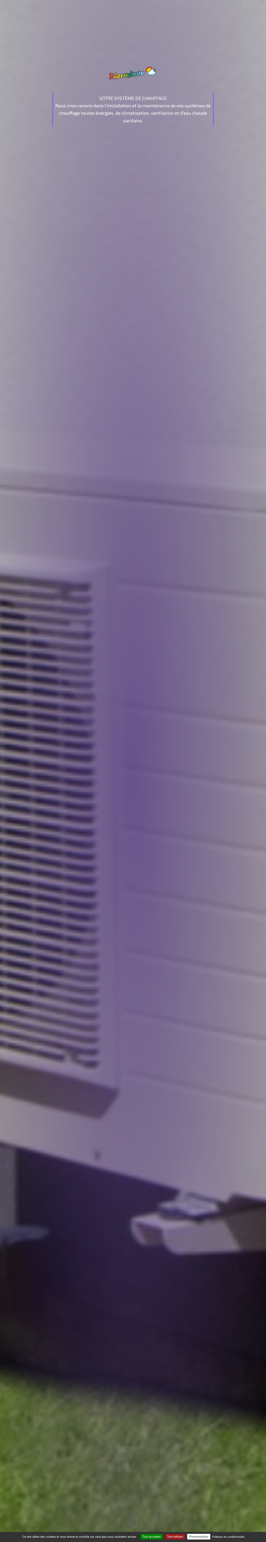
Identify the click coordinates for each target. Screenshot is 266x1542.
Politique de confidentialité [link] (228, 1536)
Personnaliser (198, 1536)
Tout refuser (175, 1536)
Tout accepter (151, 1536)
